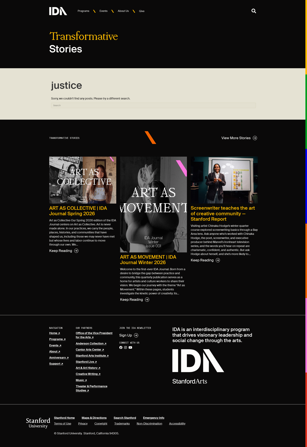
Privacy (82, 424)
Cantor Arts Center (88, 349)
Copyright (100, 424)
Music (80, 380)
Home (53, 333)
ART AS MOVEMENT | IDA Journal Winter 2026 (148, 260)
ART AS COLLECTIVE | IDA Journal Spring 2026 (78, 211)
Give (141, 11)
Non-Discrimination (149, 424)
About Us (123, 11)
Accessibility (177, 424)
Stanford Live (85, 362)
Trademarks (122, 424)
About (53, 351)
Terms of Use (62, 424)
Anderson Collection (90, 343)
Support (54, 363)
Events (103, 11)
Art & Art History (87, 368)
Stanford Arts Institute (91, 355)
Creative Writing (87, 374)
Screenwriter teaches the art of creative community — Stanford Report (223, 213)
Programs (83, 11)
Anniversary (57, 357)
